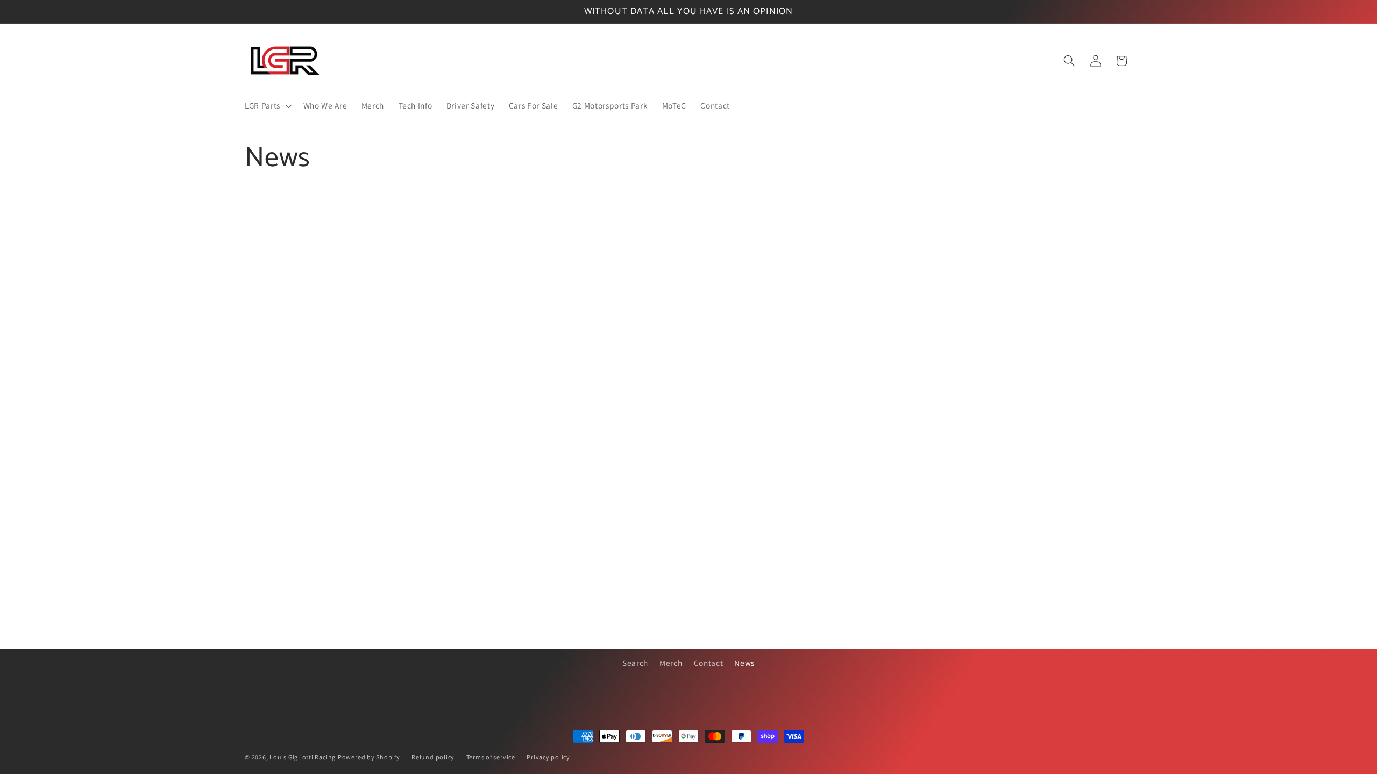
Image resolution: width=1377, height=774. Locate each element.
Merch (670, 662)
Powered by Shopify (369, 757)
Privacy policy (548, 757)
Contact (708, 662)
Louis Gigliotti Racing (302, 757)
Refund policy (433, 757)
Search (635, 662)
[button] (267, 106)
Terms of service (490, 757)
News (744, 662)
